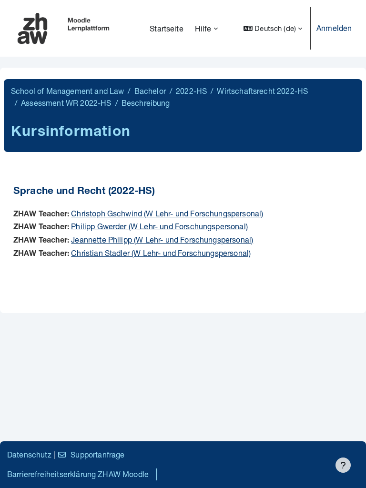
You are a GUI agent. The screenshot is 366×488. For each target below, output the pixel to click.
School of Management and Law (67, 90)
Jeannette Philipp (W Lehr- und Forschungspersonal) (162, 239)
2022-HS (191, 90)
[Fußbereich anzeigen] (343, 465)
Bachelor (150, 90)
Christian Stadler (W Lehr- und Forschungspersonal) (161, 252)
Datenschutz (29, 454)
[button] (272, 28)
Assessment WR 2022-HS (66, 102)
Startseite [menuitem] (166, 28)
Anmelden (334, 27)
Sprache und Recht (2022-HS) (84, 192)
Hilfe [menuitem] (203, 28)
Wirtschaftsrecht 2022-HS (262, 90)
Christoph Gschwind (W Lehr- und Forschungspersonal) (167, 213)
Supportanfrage (97, 454)
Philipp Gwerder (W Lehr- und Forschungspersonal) (159, 226)
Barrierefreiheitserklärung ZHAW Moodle (78, 473)
